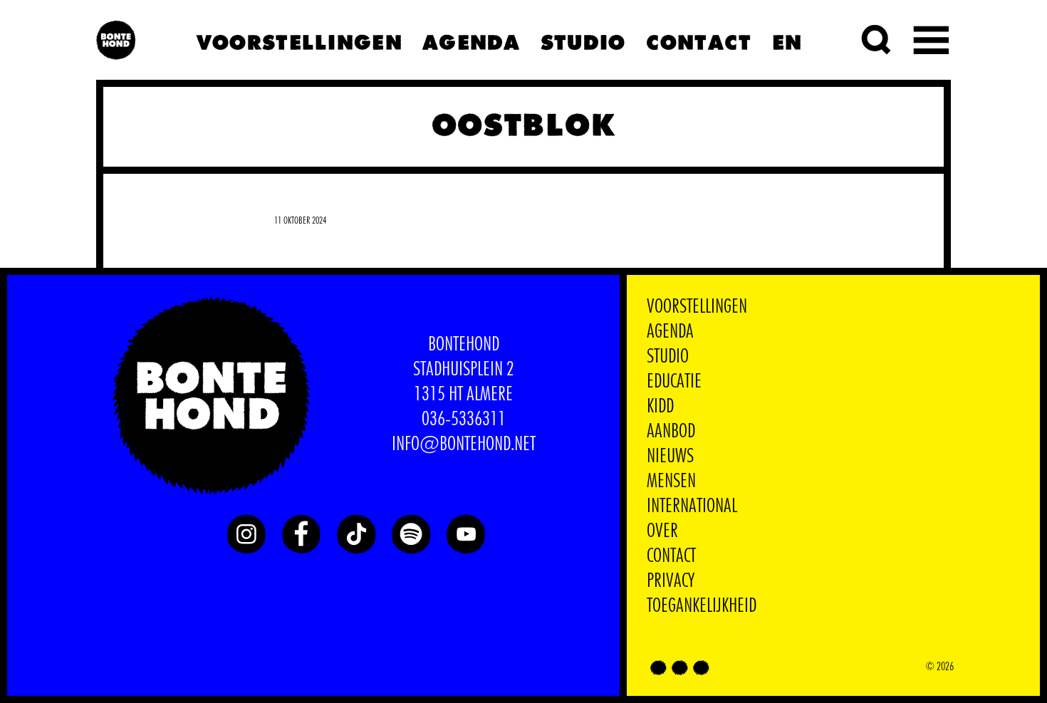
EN (786, 40)
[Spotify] (411, 534)
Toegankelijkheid (701, 606)
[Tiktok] (356, 534)
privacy (670, 581)
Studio (582, 40)
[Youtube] (466, 534)
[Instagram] (246, 534)
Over (662, 531)
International (692, 506)
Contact (698, 40)
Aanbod (671, 432)
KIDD (660, 407)
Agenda (471, 40)
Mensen (671, 481)
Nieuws (670, 457)
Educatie (674, 382)
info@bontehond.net (464, 444)
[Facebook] (301, 534)
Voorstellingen (299, 40)
